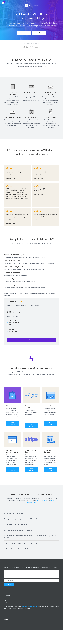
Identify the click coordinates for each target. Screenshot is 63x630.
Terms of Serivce (8, 614)
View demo (39, 33)
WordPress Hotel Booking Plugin (29, 606)
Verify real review (10, 178)
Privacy (14, 614)
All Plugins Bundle (12, 406)
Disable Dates (49, 406)
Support (6, 600)
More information (12, 423)
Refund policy (7, 595)
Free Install (24, 33)
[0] (3, 3)
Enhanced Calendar (47, 451)
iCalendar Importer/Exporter (12, 451)
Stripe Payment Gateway (30, 451)
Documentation (8, 597)
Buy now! (31, 340)
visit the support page (43, 500)
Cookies (21, 614)
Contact (6, 602)
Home (5, 590)
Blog (5, 593)
